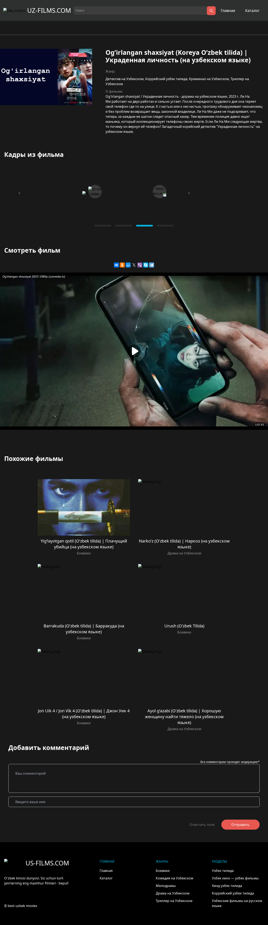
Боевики (84, 553)
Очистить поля (202, 824)
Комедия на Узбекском (174, 878)
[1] (123, 225)
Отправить (240, 824)
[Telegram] (151, 264)
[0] (102, 225)
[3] (165, 225)
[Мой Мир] (128, 264)
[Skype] (145, 264)
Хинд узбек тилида (227, 885)
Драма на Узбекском (184, 553)
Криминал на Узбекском (209, 79)
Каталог (252, 10)
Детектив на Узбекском (125, 79)
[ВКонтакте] (116, 264)
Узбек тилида (223, 870)
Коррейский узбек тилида (166, 79)
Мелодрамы (166, 885)
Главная (228, 10)
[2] (144, 225)
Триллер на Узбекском (174, 900)
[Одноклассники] (122, 264)
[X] (134, 264)
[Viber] (139, 264)
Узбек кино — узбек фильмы (235, 878)
